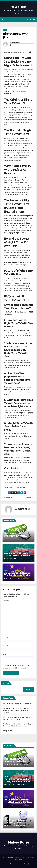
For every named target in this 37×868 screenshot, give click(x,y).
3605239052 (28, 497)
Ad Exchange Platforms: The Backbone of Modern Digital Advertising (17, 575)
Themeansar (18, 859)
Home (7, 864)
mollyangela (15, 42)
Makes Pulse (18, 7)
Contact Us (19, 864)
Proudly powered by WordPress (11, 857)
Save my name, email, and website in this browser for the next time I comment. (16, 667)
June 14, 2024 (10, 825)
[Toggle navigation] (34, 19)
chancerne (8, 497)
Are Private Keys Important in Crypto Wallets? (14, 535)
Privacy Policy (27, 864)
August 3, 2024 (11, 805)
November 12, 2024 (12, 764)
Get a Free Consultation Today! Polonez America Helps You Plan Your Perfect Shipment (16, 710)
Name (5, 637)
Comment (6, 600)
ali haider (19, 539)
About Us (12, 864)
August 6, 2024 (11, 784)
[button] (27, 19)
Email (5, 646)
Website (5, 654)
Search (6, 683)
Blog (5, 30)
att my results (7, 731)
